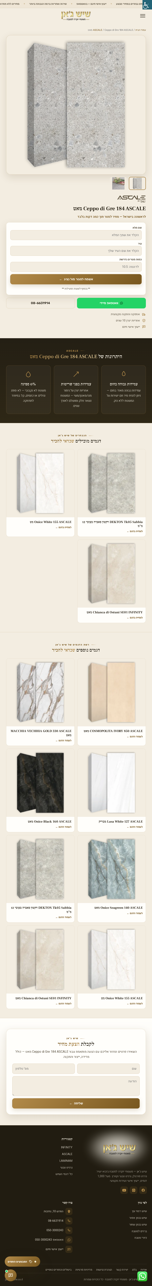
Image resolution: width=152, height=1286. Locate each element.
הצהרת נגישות (104, 1270)
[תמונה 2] (118, 183)
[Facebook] (143, 1190)
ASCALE (97, 30)
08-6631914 (40, 303)
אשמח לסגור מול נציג (76, 279)
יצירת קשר (122, 1270)
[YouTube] (124, 1190)
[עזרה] (11, 1275)
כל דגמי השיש (64, 1174)
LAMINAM (66, 1161)
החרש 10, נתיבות (53, 1211)
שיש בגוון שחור (138, 1224)
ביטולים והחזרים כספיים (58, 1270)
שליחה (76, 1103)
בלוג (134, 1270)
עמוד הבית (140, 30)
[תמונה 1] (137, 183)
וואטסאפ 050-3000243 (49, 1240)
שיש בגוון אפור (138, 1218)
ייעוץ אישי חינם (54, 1249)
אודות (144, 1270)
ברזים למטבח (139, 1231)
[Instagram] (133, 1190)
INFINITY (66, 1147)
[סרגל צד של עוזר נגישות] (147, 4)
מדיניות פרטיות (83, 1270)
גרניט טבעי (66, 1168)
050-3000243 (55, 1230)
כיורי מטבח (141, 1238)
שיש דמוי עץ (139, 1211)
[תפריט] (143, 16)
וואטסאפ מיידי (109, 303)
